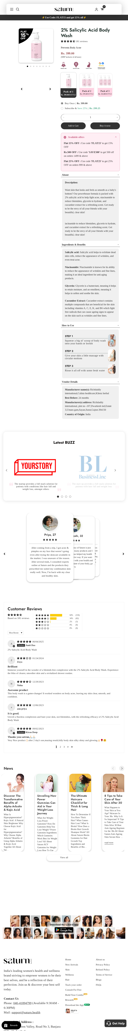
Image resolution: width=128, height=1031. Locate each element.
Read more (108, 842)
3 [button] (64, 747)
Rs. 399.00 (82, 103)
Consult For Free (73, 990)
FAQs (98, 985)
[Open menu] (10, 9)
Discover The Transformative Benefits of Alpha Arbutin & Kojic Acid (13, 803)
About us (100, 959)
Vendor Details (70, 381)
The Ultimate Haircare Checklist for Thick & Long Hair (79, 803)
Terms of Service (104, 975)
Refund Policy (103, 969)
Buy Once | (70, 103)
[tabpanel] (36, 46)
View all (64, 857)
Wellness (69, 975)
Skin (67, 969)
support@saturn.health (26, 1012)
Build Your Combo (74, 995)
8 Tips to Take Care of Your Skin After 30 (113, 799)
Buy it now (105, 125)
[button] (68, 41)
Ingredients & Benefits (74, 244)
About (65, 175)
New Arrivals (71, 964)
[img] (24, 641)
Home (68, 959)
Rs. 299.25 (94, 108)
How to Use (68, 325)
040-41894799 (22, 1003)
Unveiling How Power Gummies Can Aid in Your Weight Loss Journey (46, 804)
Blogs (98, 979)
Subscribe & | (76, 108)
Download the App (74, 1005)
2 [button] (60, 747)
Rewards (69, 1000)
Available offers (76, 137)
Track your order (73, 985)
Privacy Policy (103, 964)
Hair (67, 979)
